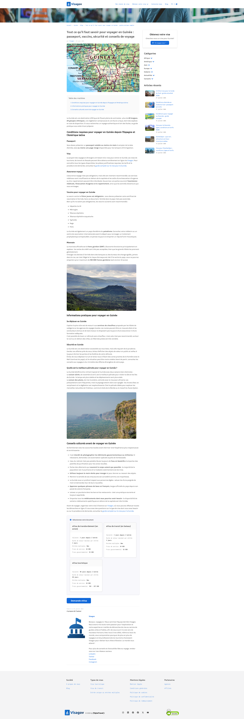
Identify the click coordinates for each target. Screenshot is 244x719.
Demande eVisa (79, 600)
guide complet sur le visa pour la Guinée (110, 166)
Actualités (148, 75)
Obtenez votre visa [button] (139, 4)
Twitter (91, 657)
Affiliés (167, 688)
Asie (145, 65)
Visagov (71, 41)
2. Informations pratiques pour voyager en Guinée (88, 106)
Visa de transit (96, 688)
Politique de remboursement (141, 701)
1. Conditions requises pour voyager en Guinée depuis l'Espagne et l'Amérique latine (99, 103)
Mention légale (136, 684)
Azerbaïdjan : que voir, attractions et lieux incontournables (163, 139)
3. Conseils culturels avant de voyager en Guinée (87, 109)
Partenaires (169, 680)
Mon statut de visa (122, 4)
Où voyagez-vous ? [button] (160, 43)
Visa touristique (97, 684)
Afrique (147, 58)
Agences (167, 684)
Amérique (148, 62)
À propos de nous (73, 684)
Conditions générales (138, 688)
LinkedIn (92, 654)
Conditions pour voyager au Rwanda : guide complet (164, 116)
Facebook (92, 659)
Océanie (147, 72)
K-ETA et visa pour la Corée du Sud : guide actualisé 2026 (165, 93)
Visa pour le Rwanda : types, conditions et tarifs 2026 (165, 127)
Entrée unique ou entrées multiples (105, 692)
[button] (174, 4)
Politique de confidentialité (142, 697)
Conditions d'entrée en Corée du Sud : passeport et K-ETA (164, 104)
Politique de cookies (138, 692)
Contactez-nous (156, 4)
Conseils (147, 79)
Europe (147, 68)
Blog (166, 4)
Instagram (93, 662)
